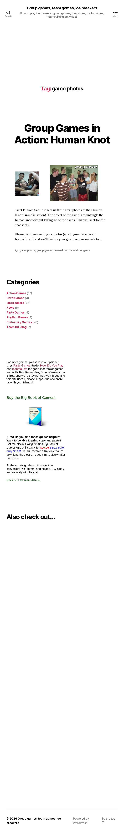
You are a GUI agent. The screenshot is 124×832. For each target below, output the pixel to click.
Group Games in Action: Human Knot (62, 134)
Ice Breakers (15, 302)
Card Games (15, 298)
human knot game (79, 250)
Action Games (16, 293)
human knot (60, 250)
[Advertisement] (62, 48)
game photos (27, 250)
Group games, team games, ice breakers (62, 8)
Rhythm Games (17, 317)
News (10, 307)
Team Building (16, 327)
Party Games (15, 312)
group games (44, 250)
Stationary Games (19, 322)
